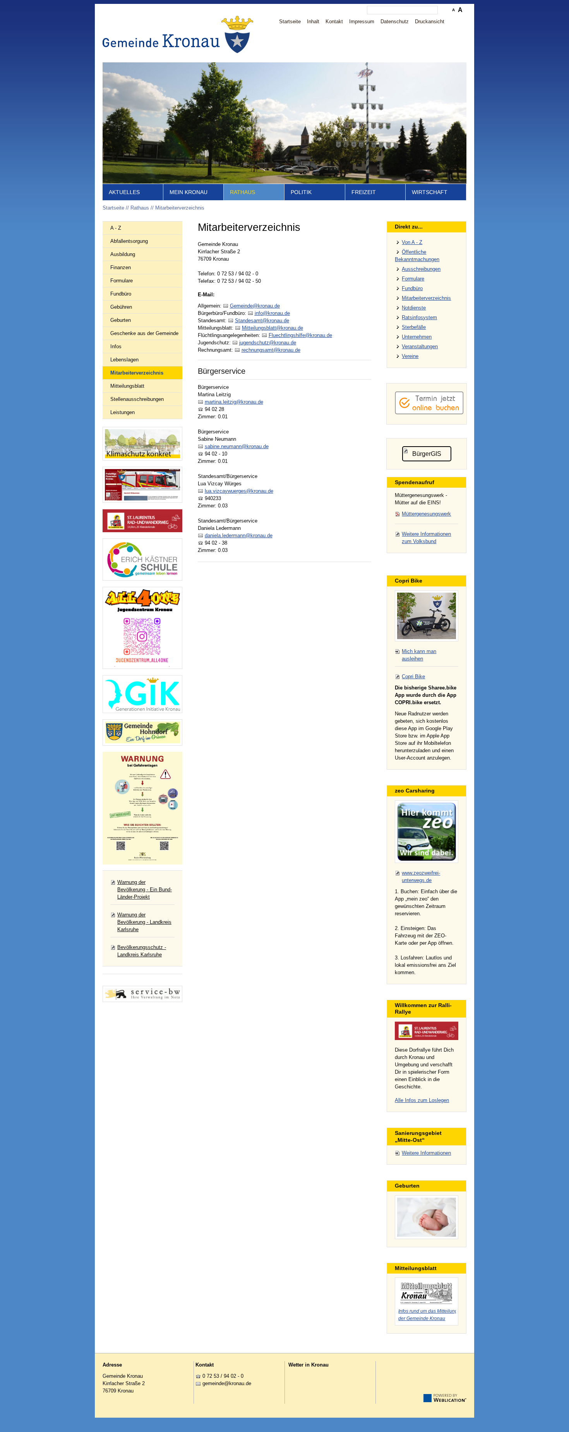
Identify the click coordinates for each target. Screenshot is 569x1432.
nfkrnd (271, 313)
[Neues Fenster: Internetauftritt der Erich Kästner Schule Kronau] (142, 559)
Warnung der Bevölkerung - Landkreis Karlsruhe (144, 922)
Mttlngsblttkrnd (271, 328)
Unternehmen (417, 337)
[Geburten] (426, 1217)
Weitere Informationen (426, 1153)
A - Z (115, 228)
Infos (116, 346)
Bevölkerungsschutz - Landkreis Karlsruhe (141, 951)
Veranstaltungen (420, 346)
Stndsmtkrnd (260, 320)
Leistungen (122, 412)
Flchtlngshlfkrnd (299, 335)
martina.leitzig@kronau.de (234, 402)
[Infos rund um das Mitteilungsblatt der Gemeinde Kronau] (426, 1292)
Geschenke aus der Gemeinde (144, 333)
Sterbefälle (414, 327)
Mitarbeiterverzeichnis (179, 208)
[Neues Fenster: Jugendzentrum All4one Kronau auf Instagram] (142, 628)
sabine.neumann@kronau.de (237, 446)
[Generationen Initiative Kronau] (142, 694)
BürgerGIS (426, 453)
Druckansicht (429, 21)
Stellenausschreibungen (137, 399)
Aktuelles (124, 192)
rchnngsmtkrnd (270, 350)
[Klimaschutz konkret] (142, 443)
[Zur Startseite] (180, 34)
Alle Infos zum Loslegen (422, 1100)
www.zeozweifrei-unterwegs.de (421, 876)
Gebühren (121, 307)
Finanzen (120, 267)
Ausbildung (122, 254)
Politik (301, 192)
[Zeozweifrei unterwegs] (426, 832)
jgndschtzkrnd (266, 343)
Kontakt (334, 21)
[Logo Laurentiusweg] (426, 1030)
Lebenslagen (124, 360)
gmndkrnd (225, 1383)
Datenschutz (394, 21)
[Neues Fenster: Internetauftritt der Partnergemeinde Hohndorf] (142, 733)
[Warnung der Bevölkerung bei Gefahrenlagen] (142, 808)
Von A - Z (412, 242)
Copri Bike (413, 676)
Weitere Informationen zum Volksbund (426, 537)
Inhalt (313, 21)
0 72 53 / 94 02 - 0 (222, 1376)
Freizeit (363, 192)
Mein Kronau (188, 192)
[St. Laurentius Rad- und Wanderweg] (142, 521)
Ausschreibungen (421, 269)
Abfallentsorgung (129, 241)
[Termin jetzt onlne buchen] (429, 413)
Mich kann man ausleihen (419, 655)
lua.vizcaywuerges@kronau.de (239, 491)
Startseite (290, 21)
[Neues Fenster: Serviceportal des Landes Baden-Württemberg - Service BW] (142, 994)
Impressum (361, 21)
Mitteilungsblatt (127, 386)
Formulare (121, 281)
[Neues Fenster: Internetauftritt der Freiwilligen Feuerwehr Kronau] (142, 484)
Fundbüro (120, 294)
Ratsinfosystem (419, 317)
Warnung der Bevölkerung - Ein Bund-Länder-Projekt (144, 889)
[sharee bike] (426, 616)
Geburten (120, 320)
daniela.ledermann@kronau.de (239, 535)
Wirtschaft (429, 192)
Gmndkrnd (253, 306)
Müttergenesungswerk (426, 514)
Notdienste (414, 308)
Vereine (410, 356)
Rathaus (242, 192)
